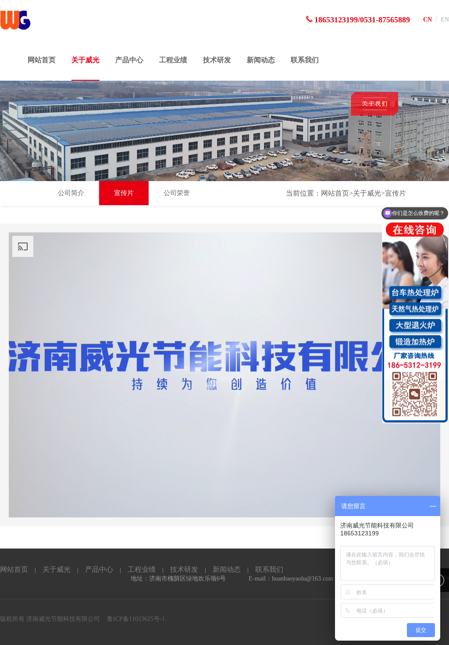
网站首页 (42, 60)
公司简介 (71, 192)
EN (445, 19)
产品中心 (129, 60)
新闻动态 (261, 60)
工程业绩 (173, 60)
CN (427, 19)
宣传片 (124, 192)
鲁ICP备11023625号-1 (136, 619)
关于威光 (85, 60)
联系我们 (305, 60)
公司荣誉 (177, 192)
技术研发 (217, 60)
